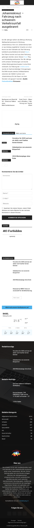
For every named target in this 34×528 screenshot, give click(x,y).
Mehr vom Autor (21, 133)
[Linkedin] (27, 34)
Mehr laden (16, 297)
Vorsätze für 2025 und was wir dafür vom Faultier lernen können (22, 140)
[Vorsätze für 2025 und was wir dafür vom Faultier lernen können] (6, 140)
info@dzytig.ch (24, 501)
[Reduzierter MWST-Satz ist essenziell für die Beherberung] (6, 291)
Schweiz (4, 142)
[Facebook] (10, 34)
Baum (27, 52)
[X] (14, 34)
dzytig (5, 30)
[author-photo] (17, 121)
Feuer (26, 57)
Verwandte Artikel (8, 133)
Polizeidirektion (7, 81)
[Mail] (19, 513)
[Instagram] (14, 513)
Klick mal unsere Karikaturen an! (17, 307)
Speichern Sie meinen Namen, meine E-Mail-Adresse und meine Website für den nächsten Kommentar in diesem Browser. (16, 210)
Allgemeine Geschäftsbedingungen (17, 522)
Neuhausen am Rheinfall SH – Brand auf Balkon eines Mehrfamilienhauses (9, 102)
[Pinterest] (18, 34)
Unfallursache (24, 66)
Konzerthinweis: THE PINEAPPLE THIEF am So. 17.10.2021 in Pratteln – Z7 (21, 394)
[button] (3, 2)
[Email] (31, 34)
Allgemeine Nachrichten (13, 7)
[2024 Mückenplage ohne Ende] (6, 158)
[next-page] (6, 165)
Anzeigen (13, 520)
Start (3, 7)
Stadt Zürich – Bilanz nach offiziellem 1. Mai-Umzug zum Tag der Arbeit (25, 102)
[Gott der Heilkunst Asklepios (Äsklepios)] (6, 386)
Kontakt (20, 520)
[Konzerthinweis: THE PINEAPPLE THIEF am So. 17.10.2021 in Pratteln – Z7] (6, 395)
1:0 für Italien (17, 401)
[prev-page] (3, 165)
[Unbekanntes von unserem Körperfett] (6, 149)
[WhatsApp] (23, 34)
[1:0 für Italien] (6, 404)
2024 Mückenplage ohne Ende (22, 280)
